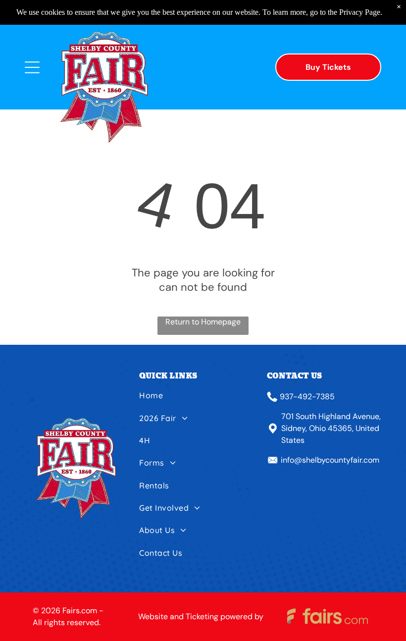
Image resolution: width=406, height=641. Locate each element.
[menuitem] (199, 399)
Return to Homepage (203, 322)
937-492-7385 (307, 396)
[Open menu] (32, 67)
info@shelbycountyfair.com (330, 460)
